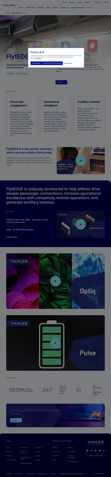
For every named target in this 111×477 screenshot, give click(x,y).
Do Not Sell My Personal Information (52, 63)
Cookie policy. (38, 58)
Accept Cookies (36, 63)
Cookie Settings (68, 63)
